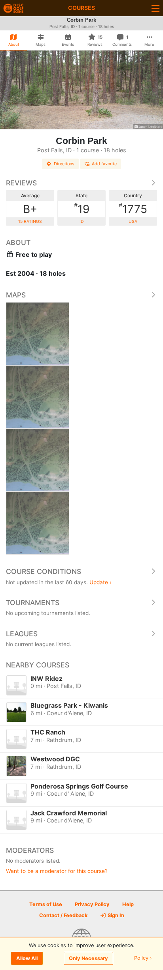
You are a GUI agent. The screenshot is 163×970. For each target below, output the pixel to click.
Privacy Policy (92, 904)
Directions (64, 163)
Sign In (115, 915)
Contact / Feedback (63, 915)
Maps (16, 295)
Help (128, 904)
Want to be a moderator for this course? (57, 871)
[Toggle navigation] (155, 8)
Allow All (27, 958)
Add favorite (104, 163)
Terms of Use (45, 904)
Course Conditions (43, 571)
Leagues (22, 634)
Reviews (21, 183)
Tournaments (32, 602)
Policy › (143, 958)
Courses (81, 7)
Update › (100, 582)
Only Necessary (88, 958)
